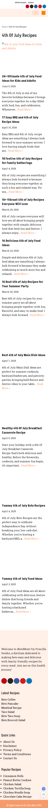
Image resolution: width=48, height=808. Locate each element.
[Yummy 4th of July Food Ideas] (24, 559)
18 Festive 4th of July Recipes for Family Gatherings (22, 161)
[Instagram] (31, 6)
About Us (9, 741)
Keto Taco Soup (10, 716)
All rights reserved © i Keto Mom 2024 (24, 805)
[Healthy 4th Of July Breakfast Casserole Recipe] (24, 409)
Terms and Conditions (17, 754)
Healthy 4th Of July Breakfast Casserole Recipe (22, 430)
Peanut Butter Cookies (17, 780)
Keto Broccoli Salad (13, 720)
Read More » (24, 109)
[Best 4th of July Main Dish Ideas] (24, 335)
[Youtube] (40, 6)
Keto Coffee (8, 699)
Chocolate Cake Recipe (17, 796)
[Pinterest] (27, 6)
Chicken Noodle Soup (16, 792)
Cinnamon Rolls (13, 776)
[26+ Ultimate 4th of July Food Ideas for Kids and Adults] (24, 57)
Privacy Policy (12, 750)
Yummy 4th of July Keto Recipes (23, 506)
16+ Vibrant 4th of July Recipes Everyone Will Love (23, 202)
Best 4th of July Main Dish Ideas (23, 355)
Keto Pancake (9, 703)
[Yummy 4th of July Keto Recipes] (24, 486)
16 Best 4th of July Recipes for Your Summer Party (22, 284)
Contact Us (10, 758)
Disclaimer (10, 745)
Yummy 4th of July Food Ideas (22, 579)
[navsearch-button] (43, 13)
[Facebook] (36, 6)
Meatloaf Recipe (11, 707)
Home (5, 26)
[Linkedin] (44, 6)
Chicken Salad (12, 784)
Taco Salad (7, 712)
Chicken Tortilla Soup (17, 788)
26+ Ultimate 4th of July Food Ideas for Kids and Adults (21, 78)
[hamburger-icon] (35, 13)
